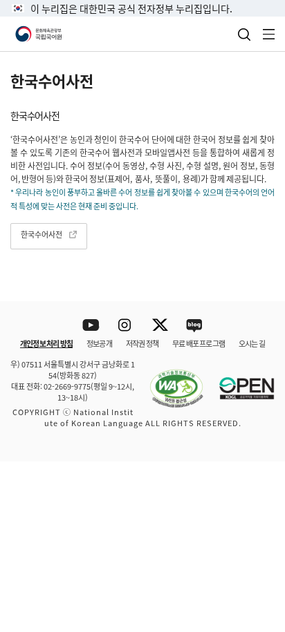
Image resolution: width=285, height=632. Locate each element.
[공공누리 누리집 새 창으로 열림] (240, 379)
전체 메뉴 (269, 34)
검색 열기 (244, 34)
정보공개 (99, 343)
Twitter (160, 325)
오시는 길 (252, 343)
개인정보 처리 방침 (46, 343)
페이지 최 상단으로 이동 (257, 465)
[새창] (169, 379)
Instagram (125, 325)
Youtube (91, 325)
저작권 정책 (142, 343)
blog (194, 325)
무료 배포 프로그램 (198, 343)
